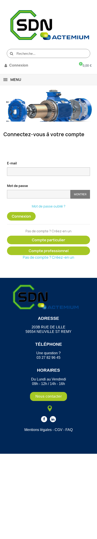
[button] (48, 396)
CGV (58, 430)
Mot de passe (17, 186)
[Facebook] (44, 419)
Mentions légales (38, 430)
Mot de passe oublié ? (48, 206)
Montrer (80, 194)
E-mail (12, 163)
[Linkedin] (53, 419)
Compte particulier (48, 239)
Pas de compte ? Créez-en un (48, 257)
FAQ (69, 430)
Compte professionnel (49, 250)
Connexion (21, 216)
